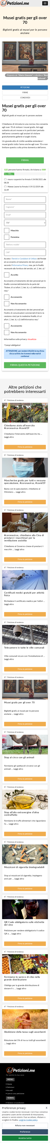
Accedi (10, 1090)
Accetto (14, 275)
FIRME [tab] (25, 93)
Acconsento (16, 297)
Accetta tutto (25, 1138)
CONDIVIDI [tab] (25, 98)
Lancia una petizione (15, 1093)
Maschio (15, 231)
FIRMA (25, 160)
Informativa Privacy (20, 265)
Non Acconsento (18, 304)
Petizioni (10, 1087)
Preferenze (25, 1132)
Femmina (15, 237)
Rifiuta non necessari (25, 1125)
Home (9, 1084)
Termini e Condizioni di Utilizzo (24, 259)
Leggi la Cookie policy (28, 1120)
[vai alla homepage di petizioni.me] (25, 1070)
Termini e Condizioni (15, 1103)
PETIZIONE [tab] (25, 87)
